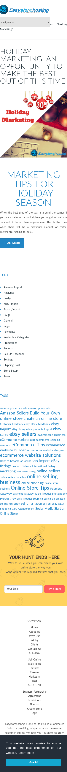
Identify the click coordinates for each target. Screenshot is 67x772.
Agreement (34, 696)
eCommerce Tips (28, 445)
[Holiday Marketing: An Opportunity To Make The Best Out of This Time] (33, 124)
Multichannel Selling (26, 472)
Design (8, 298)
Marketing (34, 677)
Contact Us (34, 649)
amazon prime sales (39, 408)
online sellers (48, 471)
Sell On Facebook (14, 354)
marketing (8, 471)
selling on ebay (10, 503)
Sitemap (34, 704)
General (8, 320)
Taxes (7, 376)
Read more (12, 243)
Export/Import (12, 309)
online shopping (32, 483)
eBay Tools (34, 664)
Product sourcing (33, 499)
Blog (34, 681)
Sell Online (34, 659)
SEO (61, 503)
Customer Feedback (11, 424)
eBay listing (18, 429)
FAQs (7, 315)
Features (34, 668)
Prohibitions (34, 700)
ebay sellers (22, 434)
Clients (34, 644)
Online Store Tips (30, 488)
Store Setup (11, 371)
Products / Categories (16, 337)
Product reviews (11, 498)
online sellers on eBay (13, 477)
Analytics (9, 293)
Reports (8, 348)
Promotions (10, 343)
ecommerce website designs (45, 450)
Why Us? (34, 636)
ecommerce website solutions (30, 455)
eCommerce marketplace (17, 439)
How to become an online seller (19, 461)
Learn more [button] (26, 752)
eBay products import (39, 429)
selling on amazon (54, 499)
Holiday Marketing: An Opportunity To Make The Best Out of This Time (32, 66)
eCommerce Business (51, 434)
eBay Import (11, 304)
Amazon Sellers (14, 413)
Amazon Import (13, 287)
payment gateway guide (27, 494)
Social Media (44, 508)
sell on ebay (50, 504)
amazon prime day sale (13, 408)
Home (34, 627)
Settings (8, 359)
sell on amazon (31, 503)
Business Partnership (35, 692)
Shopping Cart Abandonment (17, 509)
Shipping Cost (12, 365)
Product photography (54, 494)
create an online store (43, 419)
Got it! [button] (33, 762)
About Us (34, 632)
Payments (9, 332)
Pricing (34, 640)
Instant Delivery (21, 466)
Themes (34, 672)
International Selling (43, 466)
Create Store (34, 709)
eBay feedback (40, 424)
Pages (7, 326)
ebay (27, 424)
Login (34, 713)
